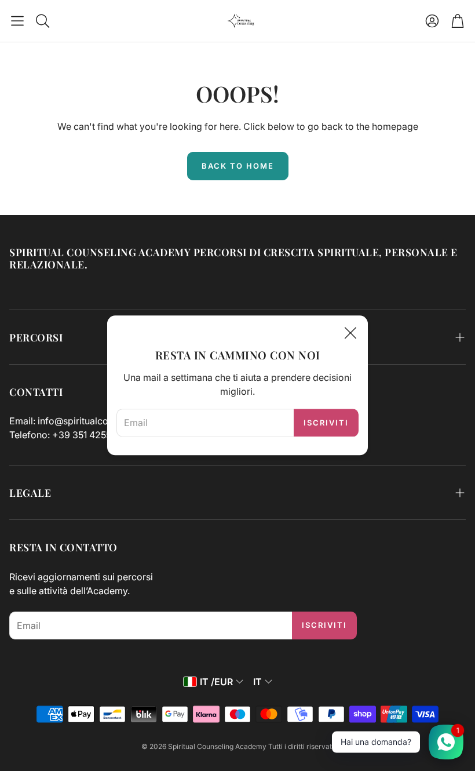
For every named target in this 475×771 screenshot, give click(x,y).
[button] (17, 21)
